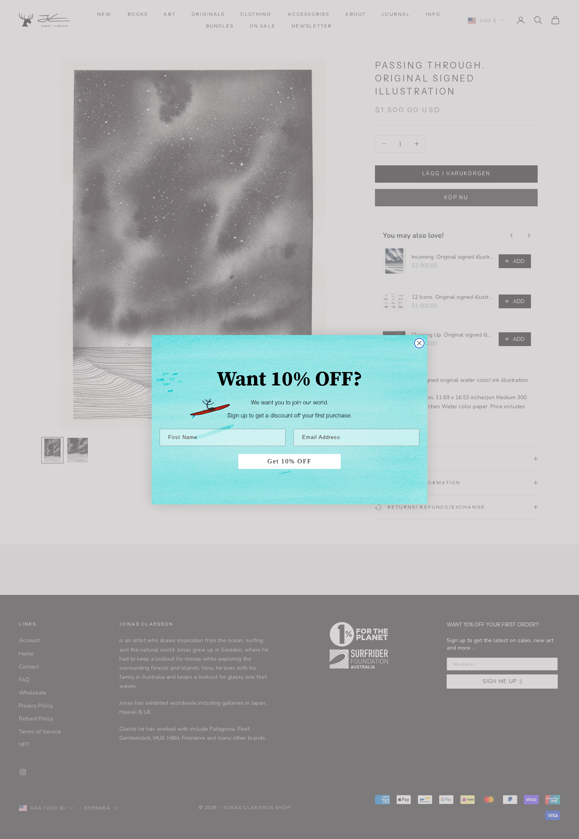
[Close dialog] (419, 343)
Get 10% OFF (289, 461)
